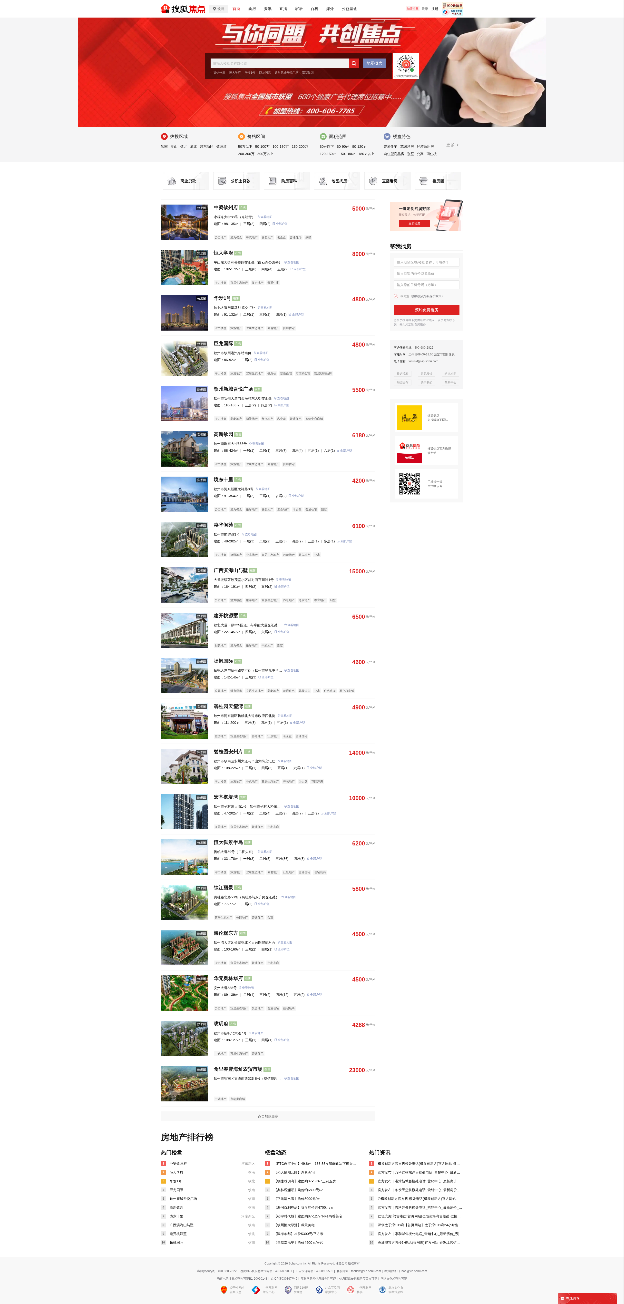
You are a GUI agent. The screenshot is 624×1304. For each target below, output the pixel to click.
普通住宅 (390, 146)
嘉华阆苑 (223, 525)
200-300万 (246, 154)
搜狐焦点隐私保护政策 (426, 296)
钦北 (183, 146)
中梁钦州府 (218, 72)
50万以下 (245, 146)
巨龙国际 (265, 72)
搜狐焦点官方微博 (439, 448)
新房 (252, 9)
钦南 (164, 146)
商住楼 (432, 154)
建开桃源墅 (226, 615)
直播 (283, 9)
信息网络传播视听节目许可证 (358, 1278)
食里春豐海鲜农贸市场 (238, 1069)
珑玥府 (221, 1023)
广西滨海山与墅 (231, 570)
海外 (330, 9)
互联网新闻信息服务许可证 (318, 1278)
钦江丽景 (223, 887)
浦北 (193, 146)
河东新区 (207, 146)
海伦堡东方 (226, 933)
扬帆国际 (223, 661)
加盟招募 (413, 8)
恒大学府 (235, 72)
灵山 (174, 146)
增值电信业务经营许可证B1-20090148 (242, 1278)
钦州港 (221, 146)
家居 (299, 9)
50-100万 (262, 146)
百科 (314, 9)
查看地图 (266, 217)
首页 (236, 9)
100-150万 (281, 146)
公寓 (420, 154)
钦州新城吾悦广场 (286, 72)
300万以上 (265, 154)
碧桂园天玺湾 (228, 706)
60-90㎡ (343, 146)
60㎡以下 (327, 146)
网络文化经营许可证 (394, 1278)
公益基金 (349, 9)
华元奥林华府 (228, 978)
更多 (451, 144)
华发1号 (250, 72)
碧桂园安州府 (228, 751)
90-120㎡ (359, 146)
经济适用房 (425, 146)
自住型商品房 (394, 154)
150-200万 (300, 146)
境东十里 (223, 479)
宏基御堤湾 (226, 797)
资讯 (268, 9)
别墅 (410, 154)
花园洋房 (407, 146)
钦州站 (432, 453)
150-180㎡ (347, 154)
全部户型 (282, 224)
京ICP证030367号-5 (284, 1278)
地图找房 (374, 63)
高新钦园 (308, 72)
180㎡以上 (366, 154)
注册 (434, 9)
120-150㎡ (328, 154)
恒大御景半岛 (228, 842)
